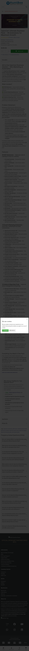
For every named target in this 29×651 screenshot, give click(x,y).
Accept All (6, 330)
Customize (12, 330)
